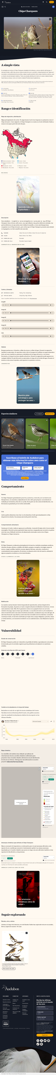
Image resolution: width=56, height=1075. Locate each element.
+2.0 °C (45, 779)
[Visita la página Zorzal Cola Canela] (12, 434)
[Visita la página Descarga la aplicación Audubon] (28, 266)
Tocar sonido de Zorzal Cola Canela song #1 (23, 420)
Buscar (46, 2)
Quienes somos (6, 999)
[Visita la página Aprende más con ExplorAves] (28, 194)
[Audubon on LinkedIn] (48, 1040)
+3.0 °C (51, 779)
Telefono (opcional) (38, 467)
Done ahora (25, 1003)
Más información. (33, 298)
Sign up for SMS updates (16, 1012)
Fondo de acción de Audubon (5, 1017)
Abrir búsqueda (5, 7)
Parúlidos (35, 6)
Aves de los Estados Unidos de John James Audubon (13, 963)
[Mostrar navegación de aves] (2, 7)
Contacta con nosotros (16, 1008)
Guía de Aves (26, 6)
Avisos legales (16, 1028)
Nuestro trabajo (23, 370)
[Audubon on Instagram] (37, 1040)
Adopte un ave (50, 413)
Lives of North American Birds (39, 81)
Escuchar (53, 7)
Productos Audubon (24, 1006)
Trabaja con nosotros (15, 1000)
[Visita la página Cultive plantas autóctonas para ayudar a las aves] (28, 578)
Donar (51, 2)
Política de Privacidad (48, 1031)
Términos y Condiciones (40, 1032)
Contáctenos (28, 1028)
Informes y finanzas (5, 1012)
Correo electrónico (10, 467)
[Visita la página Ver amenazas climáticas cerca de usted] (28, 889)
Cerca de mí (43, 2)
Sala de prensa (16, 1005)
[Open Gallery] (50, 19)
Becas (14, 1003)
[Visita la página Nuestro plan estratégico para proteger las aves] (28, 385)
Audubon (7, 2)
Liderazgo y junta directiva (6, 1005)
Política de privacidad (29, 470)
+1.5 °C (50, 776)
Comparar (39, 413)
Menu (2, 2)
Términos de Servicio (39, 470)
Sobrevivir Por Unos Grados (15, 762)
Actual (44, 776)
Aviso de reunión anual (6, 1008)
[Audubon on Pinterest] (41, 1044)
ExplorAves (22, 179)
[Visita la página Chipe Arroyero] (37, 434)
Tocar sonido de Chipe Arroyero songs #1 (47, 420)
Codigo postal (25, 467)
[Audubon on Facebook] (41, 1040)
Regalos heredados (25, 1010)
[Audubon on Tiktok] (37, 1044)
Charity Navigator (6, 1024)
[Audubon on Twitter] (45, 1040)
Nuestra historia (7, 1002)
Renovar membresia (25, 1013)
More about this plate (8, 968)
